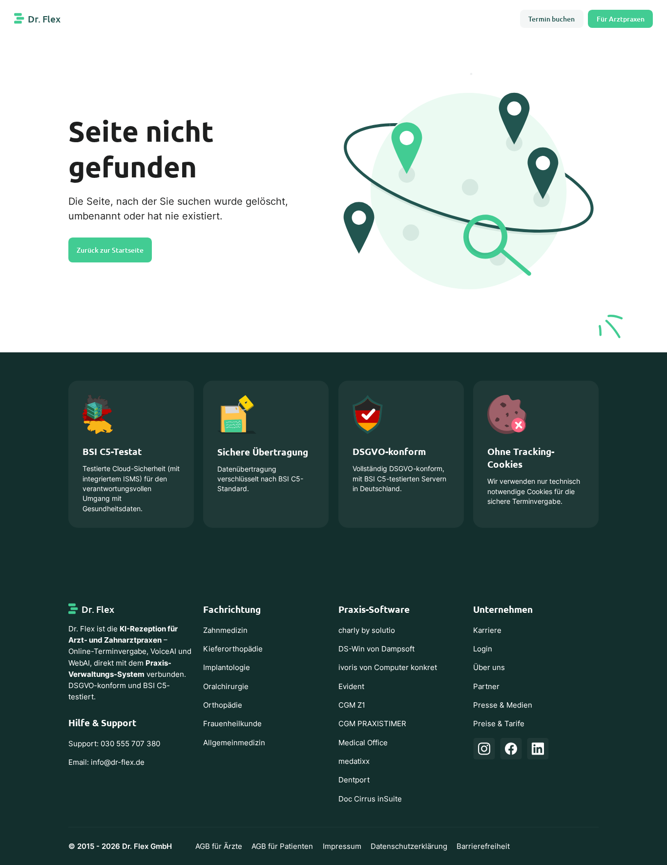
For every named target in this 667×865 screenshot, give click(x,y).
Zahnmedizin (225, 630)
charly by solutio (366, 630)
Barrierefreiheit (483, 846)
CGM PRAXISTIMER (372, 723)
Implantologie (226, 667)
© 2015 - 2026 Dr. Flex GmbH (120, 846)
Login (482, 648)
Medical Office (363, 742)
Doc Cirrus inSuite (370, 798)
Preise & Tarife (498, 723)
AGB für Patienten (282, 846)
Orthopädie (222, 705)
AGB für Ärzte (218, 846)
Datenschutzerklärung (409, 846)
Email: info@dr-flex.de (106, 762)
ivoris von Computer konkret (387, 667)
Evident (351, 686)
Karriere (487, 630)
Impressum (342, 846)
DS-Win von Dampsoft (376, 648)
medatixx (354, 761)
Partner (486, 686)
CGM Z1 (351, 705)
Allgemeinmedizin (234, 742)
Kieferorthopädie (233, 648)
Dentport (354, 779)
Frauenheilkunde (232, 723)
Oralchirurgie (226, 686)
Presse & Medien (502, 705)
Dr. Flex (44, 19)
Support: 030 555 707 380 (114, 743)
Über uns (489, 667)
